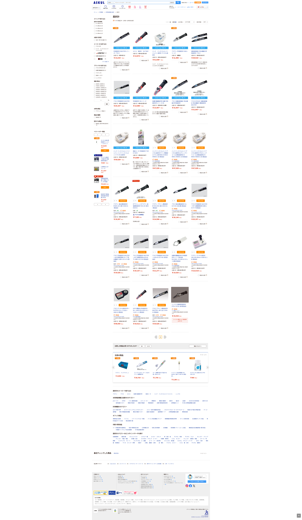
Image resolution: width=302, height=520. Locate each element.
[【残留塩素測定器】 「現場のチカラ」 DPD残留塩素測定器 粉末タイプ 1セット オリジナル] (97, 180)
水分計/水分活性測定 (194, 400)
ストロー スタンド (156, 436)
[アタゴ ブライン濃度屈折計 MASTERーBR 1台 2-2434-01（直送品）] (160, 295)
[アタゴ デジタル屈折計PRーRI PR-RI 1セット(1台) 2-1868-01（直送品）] (121, 295)
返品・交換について (98, 481)
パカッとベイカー (133, 436)
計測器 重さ (134, 438)
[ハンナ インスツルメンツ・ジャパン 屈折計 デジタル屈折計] (160, 37)
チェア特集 (175, 499)
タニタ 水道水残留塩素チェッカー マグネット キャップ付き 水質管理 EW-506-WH (105, 142)
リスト (167, 22)
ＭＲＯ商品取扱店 (156, 161)
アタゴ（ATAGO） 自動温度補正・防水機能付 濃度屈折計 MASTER (199, 103)
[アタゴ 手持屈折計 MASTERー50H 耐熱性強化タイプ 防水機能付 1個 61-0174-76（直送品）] (121, 242)
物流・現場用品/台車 (133, 427)
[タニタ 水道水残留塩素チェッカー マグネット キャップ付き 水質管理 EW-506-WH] (97, 142)
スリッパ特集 (103, 501)
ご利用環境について (145, 481)
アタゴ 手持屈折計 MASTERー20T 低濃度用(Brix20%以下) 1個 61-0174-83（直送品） (141, 257)
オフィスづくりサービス (110, 503)
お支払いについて (97, 479)
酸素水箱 (124, 436)
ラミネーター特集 (138, 499)
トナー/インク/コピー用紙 (138, 418)
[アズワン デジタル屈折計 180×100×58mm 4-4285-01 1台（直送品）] (199, 242)
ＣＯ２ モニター (176, 438)
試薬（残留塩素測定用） (162, 403)
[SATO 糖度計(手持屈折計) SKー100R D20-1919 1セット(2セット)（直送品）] (141, 295)
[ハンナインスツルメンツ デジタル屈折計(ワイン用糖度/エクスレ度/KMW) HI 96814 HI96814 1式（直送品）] (160, 137)
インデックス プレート (124, 440)
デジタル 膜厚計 (196, 442)
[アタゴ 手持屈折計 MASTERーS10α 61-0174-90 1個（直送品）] (160, 242)
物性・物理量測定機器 (124, 411)
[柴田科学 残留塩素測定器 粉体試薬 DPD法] (97, 196)
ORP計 (123, 400)
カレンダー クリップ (202, 436)
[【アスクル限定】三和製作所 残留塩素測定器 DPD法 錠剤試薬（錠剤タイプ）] (97, 159)
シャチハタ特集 (180, 501)
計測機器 (101, 12)
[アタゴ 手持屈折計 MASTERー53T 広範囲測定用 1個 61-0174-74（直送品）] (199, 190)
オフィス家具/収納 (184, 418)
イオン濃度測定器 (133, 400)
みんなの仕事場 (167, 479)
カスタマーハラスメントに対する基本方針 (127, 481)
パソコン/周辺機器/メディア (155, 418)
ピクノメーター (144, 400)
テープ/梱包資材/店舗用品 (119, 427)
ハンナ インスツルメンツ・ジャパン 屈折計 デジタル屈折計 (160, 53)
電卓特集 (117, 499)
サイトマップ (143, 476)
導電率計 (154, 400)
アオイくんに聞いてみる (196, 481)
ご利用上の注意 (144, 482)
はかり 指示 (199, 440)
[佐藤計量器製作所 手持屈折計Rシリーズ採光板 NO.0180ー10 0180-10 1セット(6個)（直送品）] (180, 242)
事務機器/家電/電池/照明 (171, 418)
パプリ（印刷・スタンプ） (169, 477)
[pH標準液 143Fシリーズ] (97, 168)
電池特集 (122, 499)
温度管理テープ (161, 411)
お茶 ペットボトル (169, 463)
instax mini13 (113, 463)
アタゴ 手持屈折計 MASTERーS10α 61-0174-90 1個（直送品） (160, 257)
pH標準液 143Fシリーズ (105, 167)
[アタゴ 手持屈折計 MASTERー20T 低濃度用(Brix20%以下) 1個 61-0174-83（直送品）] (141, 242)
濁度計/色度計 (131, 403)
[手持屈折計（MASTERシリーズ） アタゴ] (121, 37)
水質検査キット (175, 403)
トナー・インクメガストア (108, 499)
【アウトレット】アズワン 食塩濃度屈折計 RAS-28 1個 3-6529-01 (141, 206)
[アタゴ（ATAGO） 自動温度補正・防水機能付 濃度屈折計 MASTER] (199, 87)
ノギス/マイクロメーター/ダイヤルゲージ (174, 409)
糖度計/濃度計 (162, 400)
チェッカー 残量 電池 (122, 438)
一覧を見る (116, 453)
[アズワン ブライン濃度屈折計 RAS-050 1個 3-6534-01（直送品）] (160, 190)
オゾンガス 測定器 (169, 440)
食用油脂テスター (120, 403)
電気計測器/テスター (138, 411)
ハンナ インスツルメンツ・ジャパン (163, 394)
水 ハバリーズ (123, 463)
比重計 (184, 400)
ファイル (126, 418)
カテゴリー (95, 7)
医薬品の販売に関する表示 (146, 487)
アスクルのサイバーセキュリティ (125, 482)
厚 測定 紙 (167, 436)
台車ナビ (134, 501)
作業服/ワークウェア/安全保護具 (124, 429)
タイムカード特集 (129, 499)
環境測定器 (185, 411)
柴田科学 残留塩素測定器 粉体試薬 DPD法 (105, 196)
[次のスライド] (105, 135)
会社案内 (120, 476)
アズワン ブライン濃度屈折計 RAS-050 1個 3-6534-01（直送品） (160, 206)
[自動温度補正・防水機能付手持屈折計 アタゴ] (199, 37)
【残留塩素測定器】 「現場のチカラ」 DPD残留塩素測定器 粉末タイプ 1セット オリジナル (105, 180)
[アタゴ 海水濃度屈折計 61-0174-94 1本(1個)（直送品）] (180, 190)
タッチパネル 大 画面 (140, 440)
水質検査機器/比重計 (109, 12)
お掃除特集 (201, 499)
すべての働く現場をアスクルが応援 (145, 501)
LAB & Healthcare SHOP (118, 212)
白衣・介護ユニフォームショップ (192, 501)
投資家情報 (120, 477)
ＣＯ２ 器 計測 (184, 442)
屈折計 (171, 400)
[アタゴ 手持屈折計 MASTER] (121, 87)
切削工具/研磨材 (156, 427)
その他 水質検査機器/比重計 (189, 403)
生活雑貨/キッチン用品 (198, 418)
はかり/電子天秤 (117, 409)
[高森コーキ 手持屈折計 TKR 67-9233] (141, 137)
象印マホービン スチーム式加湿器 (154, 463)
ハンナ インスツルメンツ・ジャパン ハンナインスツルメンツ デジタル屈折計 (121, 153)
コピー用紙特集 (98, 499)
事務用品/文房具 (117, 418)
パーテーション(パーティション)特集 (164, 499)
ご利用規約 (143, 477)
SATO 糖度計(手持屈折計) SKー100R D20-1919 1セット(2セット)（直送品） (140, 310)
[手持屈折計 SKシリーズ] (141, 87)
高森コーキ (148, 394)
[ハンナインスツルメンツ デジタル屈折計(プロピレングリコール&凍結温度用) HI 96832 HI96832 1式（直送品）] (199, 137)
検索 (178, 2)
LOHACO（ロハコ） (168, 476)
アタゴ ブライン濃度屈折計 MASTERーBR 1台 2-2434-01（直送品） (160, 310)
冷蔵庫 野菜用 (164, 438)
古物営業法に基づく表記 (146, 484)
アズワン (115, 394)
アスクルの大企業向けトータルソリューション (173, 483)
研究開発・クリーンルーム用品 (178, 427)
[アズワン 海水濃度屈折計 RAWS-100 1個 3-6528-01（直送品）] (121, 190)
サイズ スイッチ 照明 (129, 442)
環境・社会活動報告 (122, 479)
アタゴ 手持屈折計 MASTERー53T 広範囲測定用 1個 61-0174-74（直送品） (199, 206)
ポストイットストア (99, 503)
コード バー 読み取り (155, 440)
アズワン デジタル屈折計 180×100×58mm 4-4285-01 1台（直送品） (199, 257)
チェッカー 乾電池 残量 (190, 438)
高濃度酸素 (115, 436)
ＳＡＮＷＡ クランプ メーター (149, 438)
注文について (96, 476)
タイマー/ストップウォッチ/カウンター (133, 409)
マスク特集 (156, 501)
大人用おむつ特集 (164, 501)
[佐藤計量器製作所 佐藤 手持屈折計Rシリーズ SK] (160, 87)
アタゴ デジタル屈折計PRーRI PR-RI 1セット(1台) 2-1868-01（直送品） (121, 310)
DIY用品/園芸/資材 (139, 429)
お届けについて (97, 477)
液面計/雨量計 (141, 403)
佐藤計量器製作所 (138, 394)
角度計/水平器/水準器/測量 (193, 409)
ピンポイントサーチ (121, 503)
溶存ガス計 (205, 400)
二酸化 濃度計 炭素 (150, 442)
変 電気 (161, 442)
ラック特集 (181, 499)
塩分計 (177, 400)
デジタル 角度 (178, 436)
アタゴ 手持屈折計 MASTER (121, 101)
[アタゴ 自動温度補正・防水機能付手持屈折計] (180, 87)
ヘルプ (192, 2)
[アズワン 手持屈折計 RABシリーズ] (180, 37)
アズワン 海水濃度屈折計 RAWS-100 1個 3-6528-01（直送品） (120, 206)
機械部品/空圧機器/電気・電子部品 (197, 427)
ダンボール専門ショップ (118, 501)
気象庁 (139, 442)
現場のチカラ (128, 501)
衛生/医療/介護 (129, 420)
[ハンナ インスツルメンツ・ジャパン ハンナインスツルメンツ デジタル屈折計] (121, 137)
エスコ (128, 394)
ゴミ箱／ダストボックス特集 (191, 499)
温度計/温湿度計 (151, 411)
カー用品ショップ (175, 310)
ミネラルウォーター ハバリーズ (136, 463)
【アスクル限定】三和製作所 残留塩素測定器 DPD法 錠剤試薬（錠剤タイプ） (105, 159)
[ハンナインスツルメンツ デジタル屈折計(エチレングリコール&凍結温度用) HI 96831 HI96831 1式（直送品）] (180, 137)
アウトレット (136, 180)
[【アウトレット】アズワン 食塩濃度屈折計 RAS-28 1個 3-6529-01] (141, 190)
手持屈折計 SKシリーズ (139, 101)
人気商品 (116, 28)
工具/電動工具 (145, 427)
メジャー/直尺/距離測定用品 (154, 409)
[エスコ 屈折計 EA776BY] (141, 37)
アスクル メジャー (171, 442)
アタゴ (122, 394)
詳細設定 (172, 2)
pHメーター (116, 400)
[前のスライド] (97, 135)
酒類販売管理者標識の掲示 (146, 486)
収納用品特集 (172, 501)
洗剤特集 (97, 501)
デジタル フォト (189, 436)
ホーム (95, 12)
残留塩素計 (151, 403)
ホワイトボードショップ (149, 499)
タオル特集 (109, 501)
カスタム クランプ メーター (185, 440)
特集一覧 (128, 503)
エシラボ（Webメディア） (169, 481)
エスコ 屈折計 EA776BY (141, 51)
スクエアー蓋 (144, 436)
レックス (178, 394)
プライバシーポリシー (145, 479)
